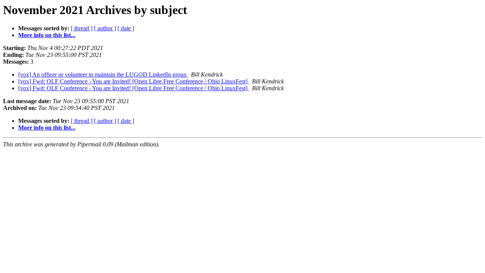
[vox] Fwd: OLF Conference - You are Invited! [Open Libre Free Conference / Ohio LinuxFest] (133, 81)
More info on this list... (46, 35)
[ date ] (125, 28)
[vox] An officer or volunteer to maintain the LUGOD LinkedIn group (103, 74)
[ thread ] (81, 28)
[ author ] (105, 28)
